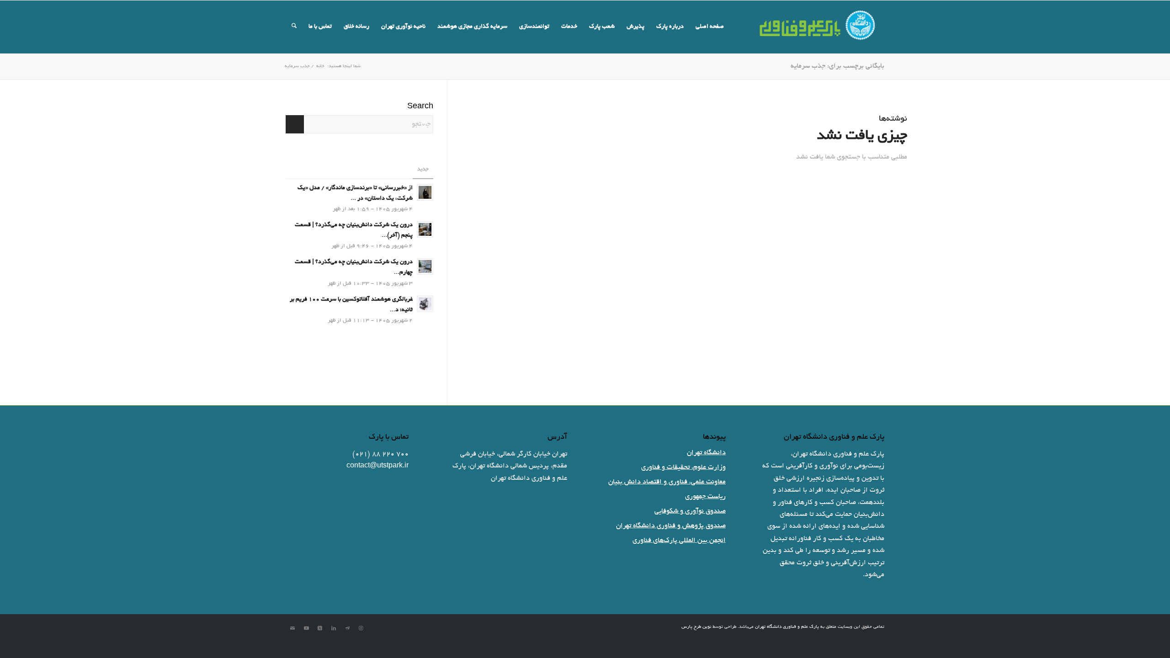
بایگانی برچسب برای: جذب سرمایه (837, 66)
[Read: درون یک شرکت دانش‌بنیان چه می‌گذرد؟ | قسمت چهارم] (425, 266)
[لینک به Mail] (292, 628)
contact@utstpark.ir (377, 466)
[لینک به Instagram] (361, 628)
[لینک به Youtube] (306, 628)
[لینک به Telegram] (347, 628)
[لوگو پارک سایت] (818, 26)
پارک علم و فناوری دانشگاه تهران (787, 627)
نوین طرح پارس (696, 627)
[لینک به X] (320, 628)
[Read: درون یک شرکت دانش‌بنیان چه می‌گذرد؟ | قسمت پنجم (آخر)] (425, 229)
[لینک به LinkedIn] (333, 628)
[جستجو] (294, 26)
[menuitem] (710, 26)
